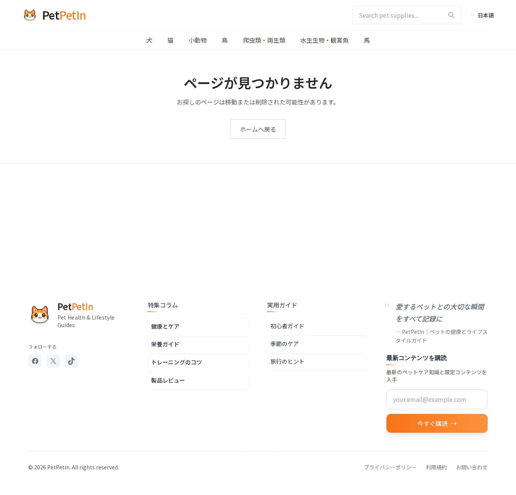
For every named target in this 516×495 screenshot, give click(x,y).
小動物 (197, 40)
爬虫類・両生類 (264, 40)
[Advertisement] (258, 220)
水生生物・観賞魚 (324, 40)
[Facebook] (35, 361)
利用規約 (436, 467)
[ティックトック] (71, 361)
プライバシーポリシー (390, 467)
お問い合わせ (472, 467)
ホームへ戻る (258, 129)
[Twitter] (53, 361)
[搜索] (451, 15)
